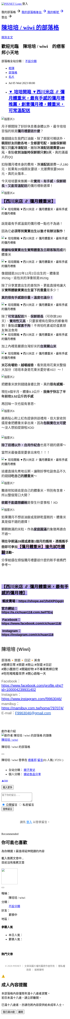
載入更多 (7, 787)
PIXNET (17, 966)
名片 (11, 76)
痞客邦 (32, 760)
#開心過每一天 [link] (36, 673)
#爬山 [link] (29, 664)
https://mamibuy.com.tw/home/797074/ (32, 708)
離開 (20, 1012)
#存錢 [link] (38, 664)
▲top (4, 780)
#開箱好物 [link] (27, 669)
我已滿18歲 (9, 1012)
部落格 (13, 72)
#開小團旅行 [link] (10, 669)
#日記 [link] (47, 664)
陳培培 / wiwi (9, 739)
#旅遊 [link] (21, 664)
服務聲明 (39, 969)
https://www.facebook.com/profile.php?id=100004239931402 (32, 688)
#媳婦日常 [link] (8, 664)
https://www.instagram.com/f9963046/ (31, 699)
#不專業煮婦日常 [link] (46, 669)
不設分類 (31, 61)
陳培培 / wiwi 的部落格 (30, 27)
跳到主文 (7, 37)
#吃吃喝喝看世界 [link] (13, 673)
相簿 (11, 68)
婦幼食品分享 (32, 774)
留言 (40, 760)
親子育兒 (29, 769)
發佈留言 (7, 809)
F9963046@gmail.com (33, 713)
